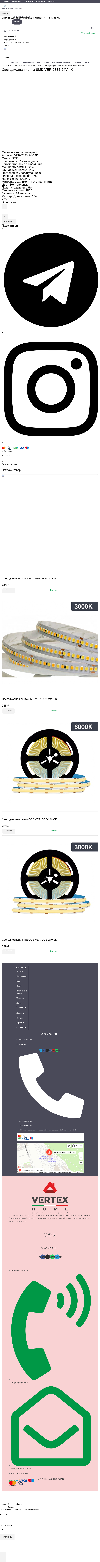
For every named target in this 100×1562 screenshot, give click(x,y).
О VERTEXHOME (24, 1039)
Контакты (21, 1044)
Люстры (19, 971)
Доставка (20, 1013)
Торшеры (20, 998)
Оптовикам (21, 1028)
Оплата (19, 1018)
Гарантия (20, 1023)
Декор (18, 1003)
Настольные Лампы (21, 992)
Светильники (21, 976)
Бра (18, 981)
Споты (19, 986)
